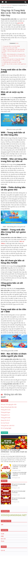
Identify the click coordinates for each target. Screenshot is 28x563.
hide (17, 43)
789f (2, 524)
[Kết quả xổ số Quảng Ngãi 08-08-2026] (6, 498)
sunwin (19, 560)
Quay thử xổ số (5, 420)
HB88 (2, 536)
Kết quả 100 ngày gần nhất (8, 404)
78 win (2, 541)
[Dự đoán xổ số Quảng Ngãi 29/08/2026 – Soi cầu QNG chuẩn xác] (14, 436)
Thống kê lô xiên (5, 417)
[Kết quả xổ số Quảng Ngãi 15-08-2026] (6, 491)
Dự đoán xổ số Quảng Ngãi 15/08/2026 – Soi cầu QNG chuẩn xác (19, 474)
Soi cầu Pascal (5, 423)
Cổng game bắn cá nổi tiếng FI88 (11, 60)
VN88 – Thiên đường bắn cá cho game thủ (13, 54)
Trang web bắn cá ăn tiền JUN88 (11, 46)
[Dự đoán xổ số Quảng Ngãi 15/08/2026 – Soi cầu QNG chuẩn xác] (6, 472)
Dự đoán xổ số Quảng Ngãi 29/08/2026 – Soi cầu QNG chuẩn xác (14, 451)
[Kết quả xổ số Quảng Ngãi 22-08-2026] (6, 484)
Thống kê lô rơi (5, 415)
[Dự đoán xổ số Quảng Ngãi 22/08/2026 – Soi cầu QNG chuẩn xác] (6, 465)
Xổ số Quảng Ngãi (6, 428)
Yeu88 (2, 533)
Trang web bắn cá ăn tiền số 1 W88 (11, 62)
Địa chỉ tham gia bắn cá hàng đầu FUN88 (13, 59)
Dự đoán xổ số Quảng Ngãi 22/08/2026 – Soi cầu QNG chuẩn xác (19, 466)
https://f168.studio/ (15, 556)
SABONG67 (3, 558)
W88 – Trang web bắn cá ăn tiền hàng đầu (13, 49)
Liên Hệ (3, 550)
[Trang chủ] (2, 2)
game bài (20, 23)
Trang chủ (3, 5)
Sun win (10, 558)
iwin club (3, 538)
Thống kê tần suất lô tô (7, 425)
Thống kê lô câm (5, 410)
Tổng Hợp (9, 5)
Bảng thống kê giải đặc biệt (9, 407)
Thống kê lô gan (5, 412)
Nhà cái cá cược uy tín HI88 (9, 48)
